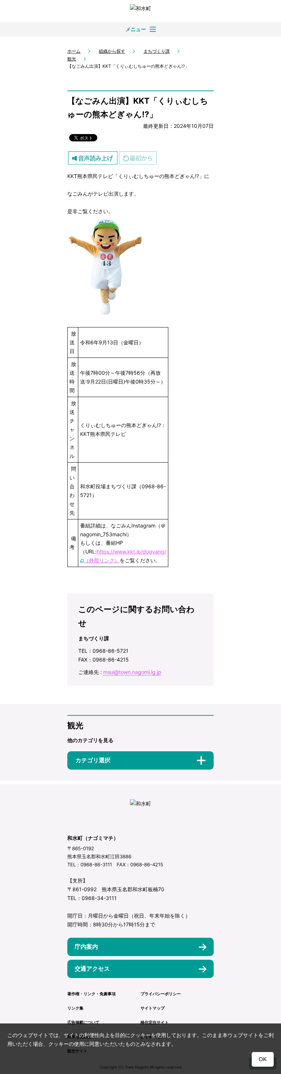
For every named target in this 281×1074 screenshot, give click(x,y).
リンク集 (75, 1008)
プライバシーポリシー (160, 993)
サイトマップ (152, 1008)
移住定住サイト (154, 1022)
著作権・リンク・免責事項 (91, 993)
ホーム (73, 51)
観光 (71, 59)
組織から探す (112, 51)
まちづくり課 (156, 51)
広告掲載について (83, 1022)
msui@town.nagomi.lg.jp (132, 672)
